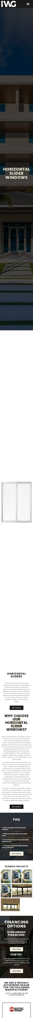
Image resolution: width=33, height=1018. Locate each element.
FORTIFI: (16, 954)
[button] (28, 4)
